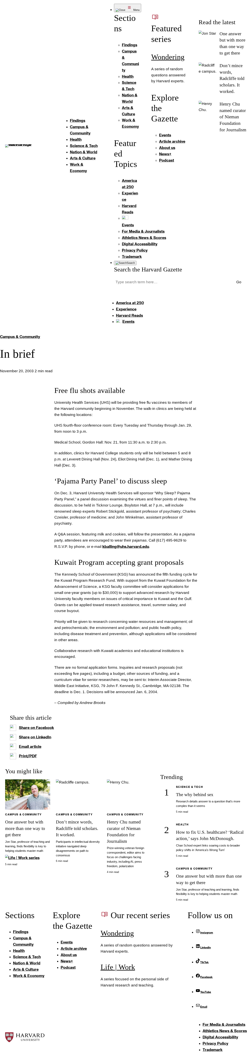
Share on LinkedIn (35, 737)
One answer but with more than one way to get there (25, 828)
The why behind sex (194, 794)
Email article (30, 746)
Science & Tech (189, 786)
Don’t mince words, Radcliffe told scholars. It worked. (232, 78)
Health (182, 824)
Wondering (167, 57)
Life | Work (118, 967)
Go (238, 282)
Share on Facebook (36, 727)
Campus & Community (20, 336)
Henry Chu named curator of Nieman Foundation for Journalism (233, 116)
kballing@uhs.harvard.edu (125, 546)
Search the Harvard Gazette (148, 269)
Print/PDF (28, 756)
